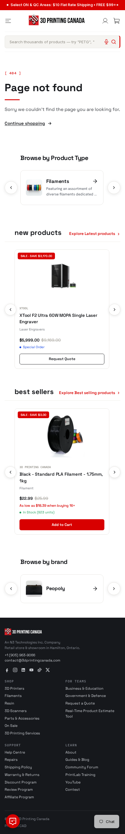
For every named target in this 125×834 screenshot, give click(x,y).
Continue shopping (25, 123)
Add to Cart (62, 524)
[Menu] (8, 20)
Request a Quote (80, 703)
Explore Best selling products (87, 392)
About (70, 752)
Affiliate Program (19, 797)
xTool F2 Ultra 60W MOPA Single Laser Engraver (58, 318)
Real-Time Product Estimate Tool (89, 714)
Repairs (11, 759)
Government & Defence (85, 695)
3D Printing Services (22, 733)
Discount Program (21, 782)
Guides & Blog (77, 759)
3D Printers (14, 688)
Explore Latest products (92, 233)
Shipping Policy (18, 767)
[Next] (114, 187)
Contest (72, 789)
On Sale (11, 725)
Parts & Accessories (22, 718)
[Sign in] (105, 20)
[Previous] (11, 187)
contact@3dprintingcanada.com (32, 660)
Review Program (19, 789)
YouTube (73, 782)
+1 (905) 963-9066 (20, 655)
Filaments (13, 695)
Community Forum (81, 767)
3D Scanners (16, 711)
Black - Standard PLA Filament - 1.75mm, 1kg (61, 477)
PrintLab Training (80, 774)
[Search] (113, 41)
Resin (9, 703)
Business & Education (84, 688)
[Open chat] (13, 821)
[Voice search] (106, 42)
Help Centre (15, 752)
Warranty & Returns (22, 774)
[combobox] (62, 41)
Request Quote (62, 359)
